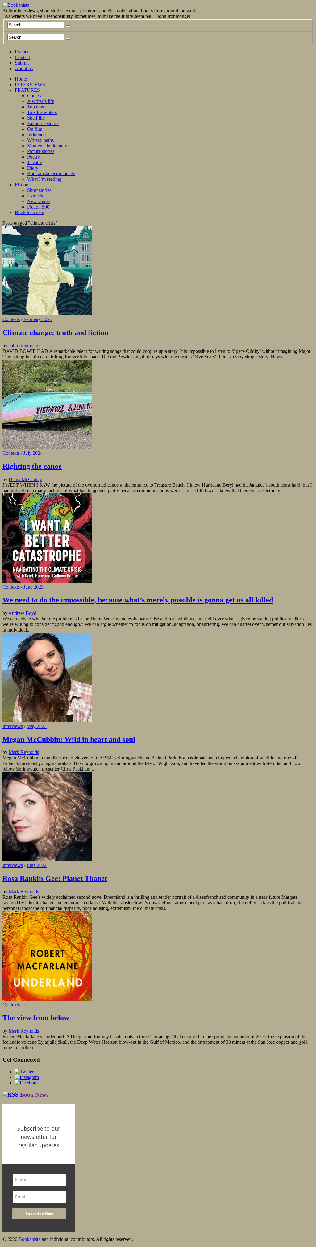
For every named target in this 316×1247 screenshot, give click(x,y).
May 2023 (37, 726)
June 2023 (33, 587)
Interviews (12, 726)
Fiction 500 (38, 206)
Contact (22, 57)
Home (21, 79)
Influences (37, 134)
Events (21, 51)
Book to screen (29, 212)
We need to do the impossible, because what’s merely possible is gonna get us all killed (137, 600)
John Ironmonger (25, 345)
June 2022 (37, 865)
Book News (34, 1094)
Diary (32, 168)
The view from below (35, 1018)
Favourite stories (43, 123)
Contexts (35, 95)
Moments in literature (48, 145)
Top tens (35, 106)
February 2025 (37, 319)
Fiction (21, 184)
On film (34, 129)
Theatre (34, 162)
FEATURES (27, 90)
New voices (38, 201)
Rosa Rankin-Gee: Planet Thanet (54, 878)
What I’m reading (44, 179)
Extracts (35, 195)
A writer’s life (40, 101)
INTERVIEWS (30, 84)
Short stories (39, 190)
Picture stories (40, 151)
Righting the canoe (32, 466)
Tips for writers (42, 112)
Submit (22, 63)
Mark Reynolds (24, 752)
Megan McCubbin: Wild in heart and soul (68, 739)
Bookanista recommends (51, 173)
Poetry (33, 156)
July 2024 (33, 453)
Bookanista (29, 1239)
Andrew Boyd (22, 613)
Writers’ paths (40, 140)
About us (24, 68)
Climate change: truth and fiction (55, 332)
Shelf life (36, 117)
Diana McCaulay (25, 479)
